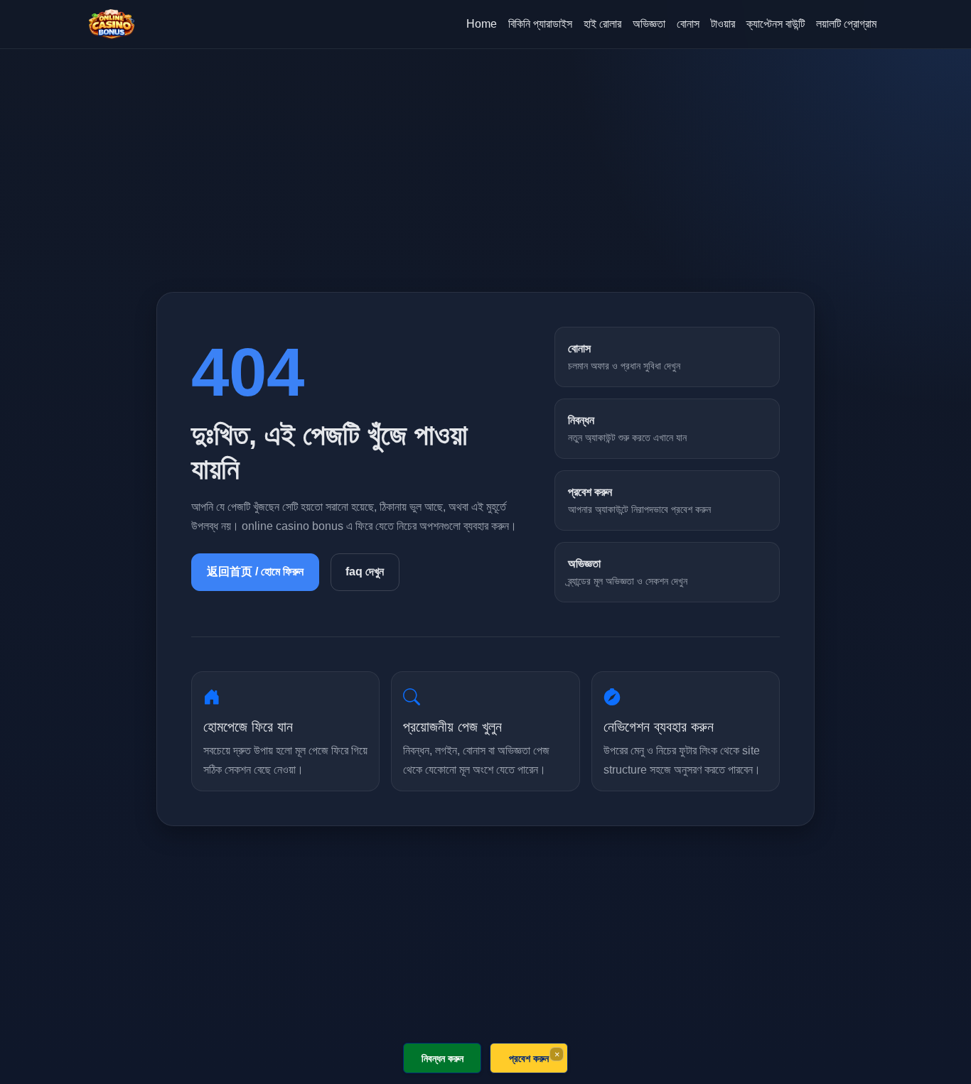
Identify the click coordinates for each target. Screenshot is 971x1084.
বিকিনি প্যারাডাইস (540, 24)
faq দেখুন (364, 571)
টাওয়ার (723, 24)
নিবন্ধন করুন (442, 1058)
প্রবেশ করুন (529, 1058)
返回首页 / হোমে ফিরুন (255, 571)
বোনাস (688, 24)
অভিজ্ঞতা (649, 24)
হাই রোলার (602, 24)
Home (481, 24)
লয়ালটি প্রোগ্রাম (846, 24)
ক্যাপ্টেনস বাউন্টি (775, 24)
